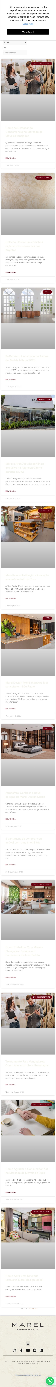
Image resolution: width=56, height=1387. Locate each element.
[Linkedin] (41, 1350)
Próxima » (33, 1309)
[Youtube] (28, 1350)
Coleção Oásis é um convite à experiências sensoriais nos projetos (24, 246)
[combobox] (15, 42)
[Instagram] (15, 1350)
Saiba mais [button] (28, 24)
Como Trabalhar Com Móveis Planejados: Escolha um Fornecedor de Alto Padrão (24, 951)
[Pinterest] (35, 1350)
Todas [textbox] (6, 42)
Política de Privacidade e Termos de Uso (28, 1375)
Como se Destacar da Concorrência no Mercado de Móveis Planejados (24, 132)
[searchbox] (15, 52)
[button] (28, 1343)
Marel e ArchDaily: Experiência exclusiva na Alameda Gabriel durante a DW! (24, 468)
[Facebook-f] (21, 1350)
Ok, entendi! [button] (28, 32)
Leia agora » (10, 158)
